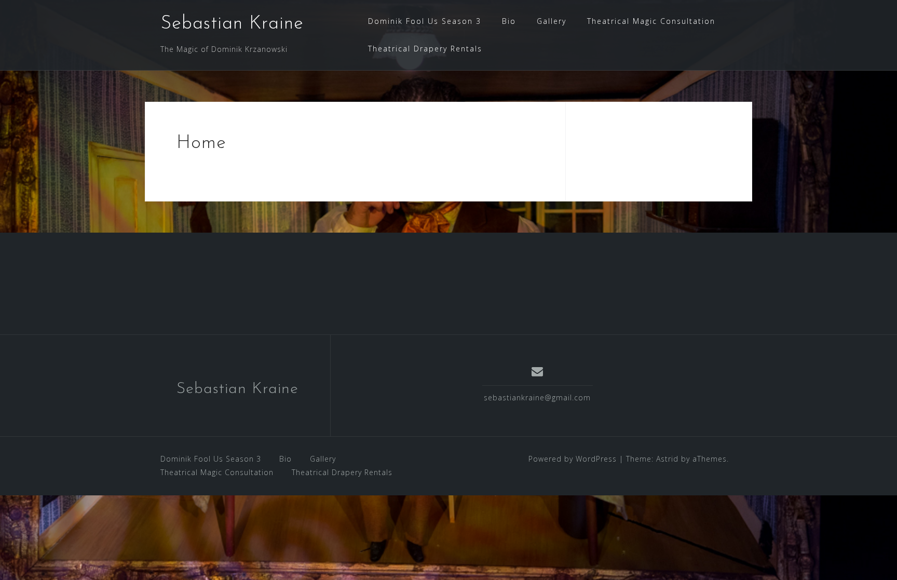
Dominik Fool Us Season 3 (424, 21)
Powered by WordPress (572, 459)
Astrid (667, 459)
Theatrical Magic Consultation (651, 21)
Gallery (551, 21)
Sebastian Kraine (232, 24)
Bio (509, 21)
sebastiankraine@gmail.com (537, 397)
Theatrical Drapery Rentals (425, 48)
